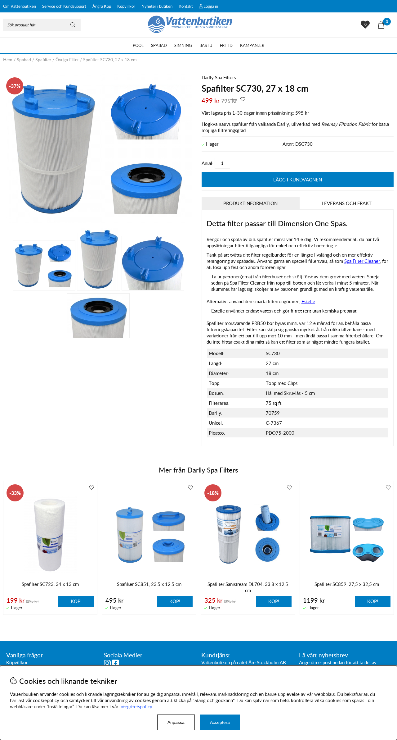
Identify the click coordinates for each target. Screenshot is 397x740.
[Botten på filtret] (98, 315)
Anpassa (176, 722)
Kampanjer (252, 45)
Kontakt (186, 6)
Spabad (159, 45)
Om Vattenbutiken (19, 6)
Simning (183, 45)
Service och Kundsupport (64, 6)
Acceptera (220, 722)
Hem (7, 59)
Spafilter (43, 59)
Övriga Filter (67, 59)
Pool (138, 45)
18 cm (272, 373)
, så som (353, 261)
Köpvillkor (126, 6)
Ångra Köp (101, 6)
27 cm (272, 363)
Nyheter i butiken (156, 6)
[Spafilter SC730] (99, 221)
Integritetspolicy (135, 706)
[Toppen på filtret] (153, 263)
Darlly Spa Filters (219, 77)
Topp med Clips (281, 383)
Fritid (226, 45)
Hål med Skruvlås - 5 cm (290, 393)
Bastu (205, 45)
